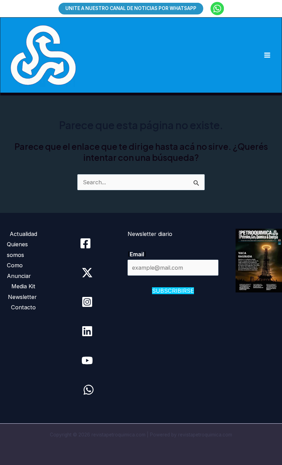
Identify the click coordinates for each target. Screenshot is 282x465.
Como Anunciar (19, 270)
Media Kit (23, 286)
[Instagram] (87, 302)
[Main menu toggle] (267, 55)
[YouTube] (87, 360)
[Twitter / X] (87, 272)
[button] (131, 8)
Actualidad (23, 233)
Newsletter (23, 296)
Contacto (23, 307)
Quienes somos (17, 249)
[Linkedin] (87, 331)
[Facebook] (85, 243)
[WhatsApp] (88, 389)
